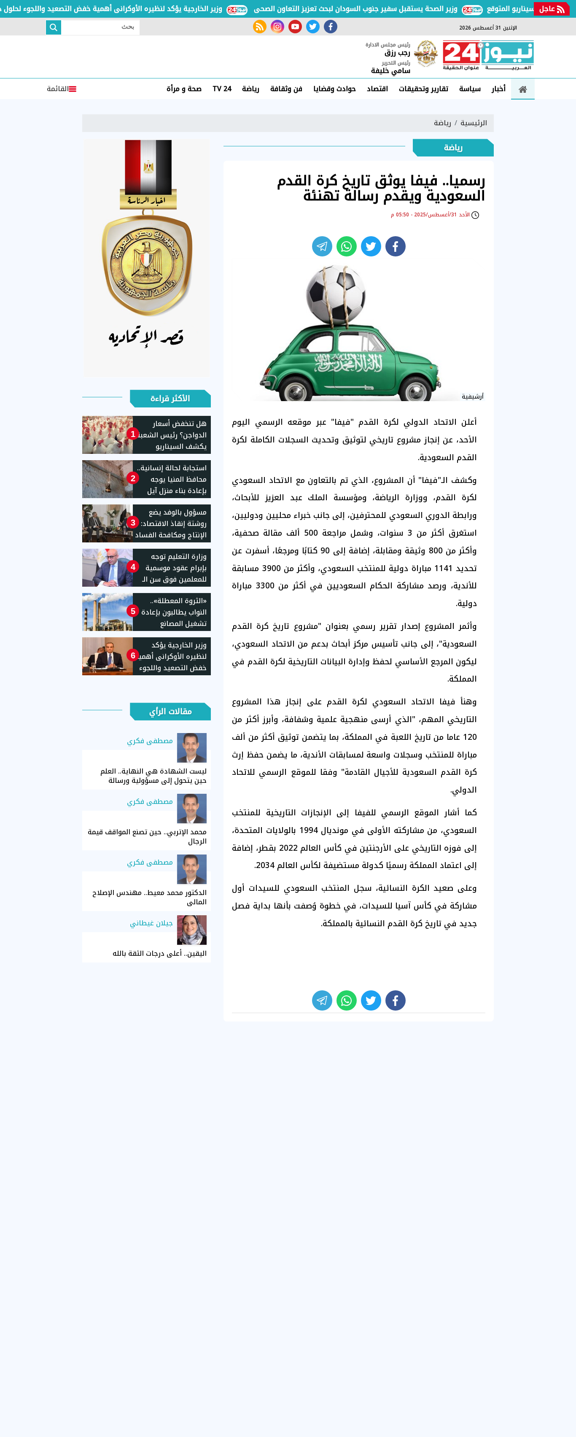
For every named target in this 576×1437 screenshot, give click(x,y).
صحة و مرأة (184, 88)
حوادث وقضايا (334, 88)
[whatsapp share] (346, 246)
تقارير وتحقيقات (423, 88)
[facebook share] (395, 246)
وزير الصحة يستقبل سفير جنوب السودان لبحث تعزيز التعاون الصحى (374, 8)
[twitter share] (371, 246)
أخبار (499, 88)
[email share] (322, 246)
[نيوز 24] (488, 56)
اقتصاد (377, 88)
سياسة (470, 88)
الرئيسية (473, 122)
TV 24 (222, 88)
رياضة (250, 88)
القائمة (58, 88)
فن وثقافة (286, 88)
